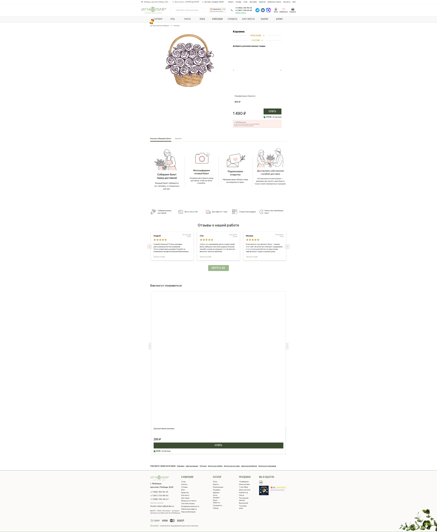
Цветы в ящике (192, 466)
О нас (245, 2)
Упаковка (180, 466)
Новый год (243, 493)
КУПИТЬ (218, 445)
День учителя (244, 490)
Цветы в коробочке (249, 466)
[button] (287, 246)
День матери (244, 484)
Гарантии (262, 2)
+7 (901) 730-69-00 (243, 10)
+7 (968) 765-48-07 (159, 499)
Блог (294, 2)
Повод (202, 19)
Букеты (187, 19)
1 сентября (157, 19)
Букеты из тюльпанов (267, 466)
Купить (272, 111)
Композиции (217, 19)
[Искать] (173, 10)
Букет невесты (248, 19)
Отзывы (238, 2)
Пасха (241, 495)
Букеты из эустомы (232, 466)
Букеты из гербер (215, 466)
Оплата (230, 2)
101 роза (203, 466)
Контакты (286, 2)
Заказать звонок (240, 13)
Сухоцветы (232, 19)
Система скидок (188, 503)
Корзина (292, 9)
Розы (172, 19)
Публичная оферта (189, 509)
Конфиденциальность (190, 506)
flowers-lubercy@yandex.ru (162, 506)
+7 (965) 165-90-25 (243, 8)
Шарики (279, 19)
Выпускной (243, 503)
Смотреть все (218, 268)
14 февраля (244, 482)
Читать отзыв (159, 257)
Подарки (264, 19)
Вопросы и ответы (274, 2)
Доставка (253, 2)
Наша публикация (188, 512)
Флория (154, 525)
